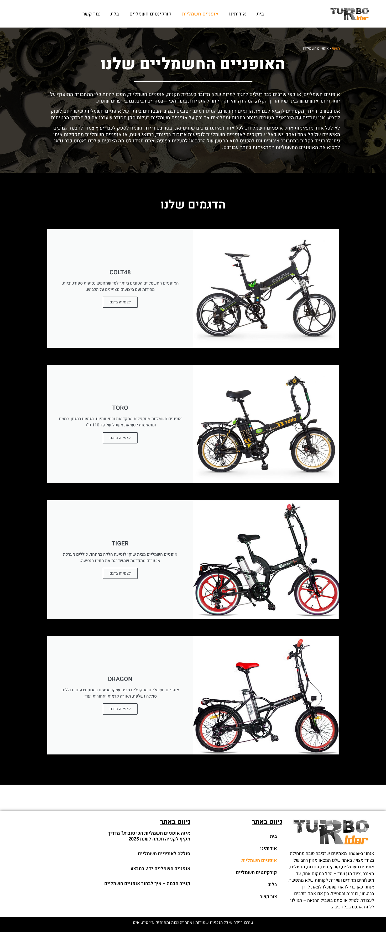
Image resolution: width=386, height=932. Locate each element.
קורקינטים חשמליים (150, 14)
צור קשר (91, 14)
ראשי (336, 48)
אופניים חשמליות (200, 14)
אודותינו (237, 14)
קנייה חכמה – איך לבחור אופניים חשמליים (147, 883)
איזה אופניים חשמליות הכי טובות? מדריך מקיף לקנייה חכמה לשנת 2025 (149, 836)
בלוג (114, 14)
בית (260, 14)
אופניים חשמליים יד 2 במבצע (160, 868)
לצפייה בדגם (120, 302)
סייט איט (140, 922)
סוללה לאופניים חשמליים (164, 853)
